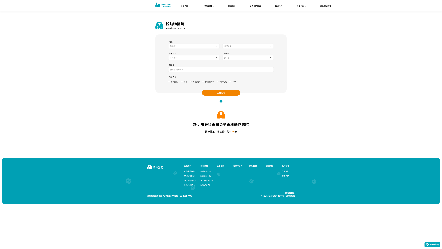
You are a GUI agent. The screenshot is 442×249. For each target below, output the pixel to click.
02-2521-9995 (186, 195)
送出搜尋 (221, 92)
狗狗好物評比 (189, 185)
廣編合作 (285, 176)
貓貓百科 (204, 165)
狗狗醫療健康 (189, 176)
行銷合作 (285, 171)
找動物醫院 (237, 165)
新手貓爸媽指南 (206, 180)
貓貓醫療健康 (205, 176)
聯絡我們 (269, 165)
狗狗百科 (188, 165)
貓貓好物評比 (205, 185)
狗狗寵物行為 (189, 171)
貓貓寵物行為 (205, 171)
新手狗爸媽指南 (190, 180)
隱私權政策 (290, 192)
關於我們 (253, 165)
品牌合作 (285, 165)
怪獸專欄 (220, 165)
